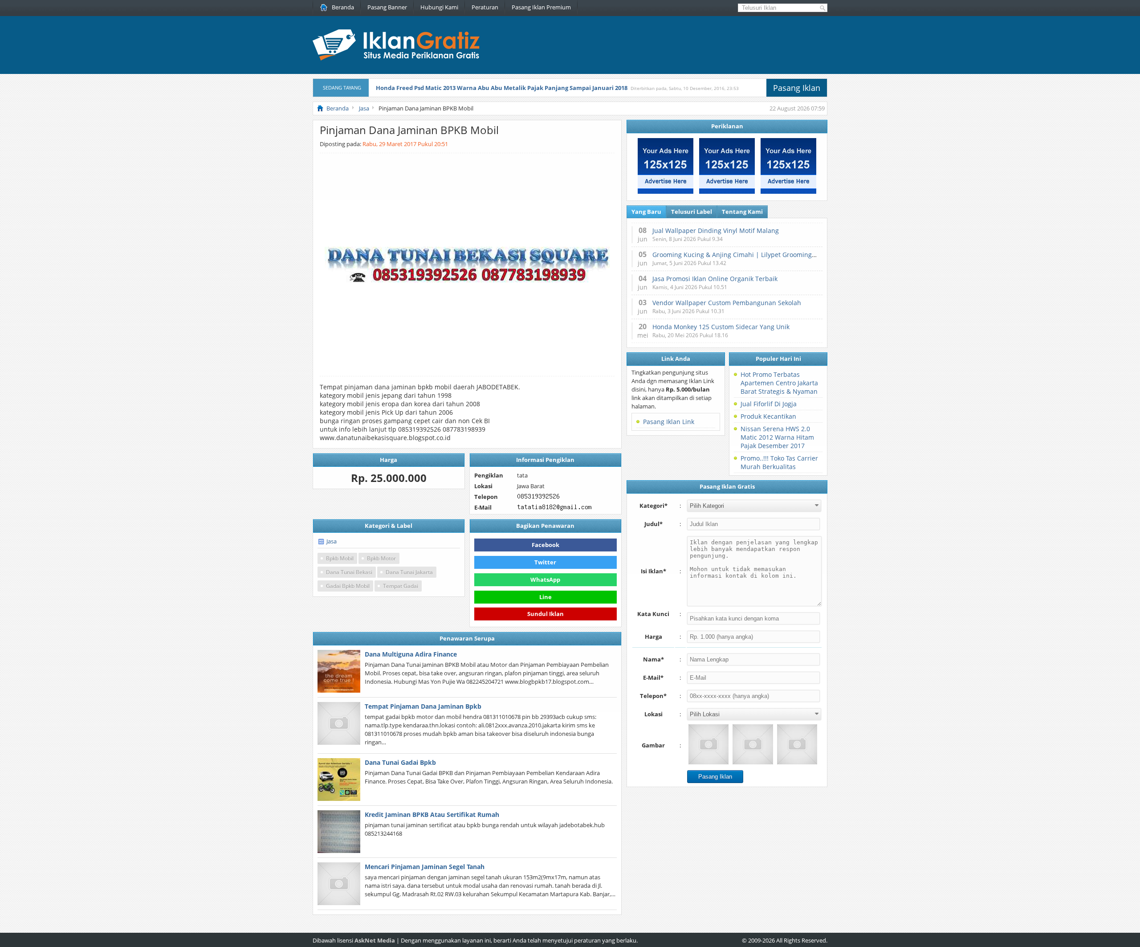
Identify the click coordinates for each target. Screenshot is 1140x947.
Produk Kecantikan (768, 416)
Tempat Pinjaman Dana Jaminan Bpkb (423, 706)
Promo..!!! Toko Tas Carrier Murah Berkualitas (779, 462)
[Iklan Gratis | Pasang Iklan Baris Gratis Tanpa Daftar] (396, 58)
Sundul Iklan (545, 613)
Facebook (545, 545)
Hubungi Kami (439, 7)
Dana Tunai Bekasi (349, 572)
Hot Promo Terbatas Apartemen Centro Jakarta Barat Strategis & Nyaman (779, 383)
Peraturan (485, 7)
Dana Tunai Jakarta (409, 572)
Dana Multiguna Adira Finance (411, 654)
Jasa (331, 541)
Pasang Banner (387, 7)
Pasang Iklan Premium (541, 7)
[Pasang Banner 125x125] (665, 192)
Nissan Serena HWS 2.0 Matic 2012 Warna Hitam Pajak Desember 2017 (777, 437)
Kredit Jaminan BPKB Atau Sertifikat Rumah (432, 814)
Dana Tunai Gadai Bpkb (400, 762)
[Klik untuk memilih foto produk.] (708, 744)
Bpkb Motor (381, 558)
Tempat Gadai (400, 586)
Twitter (545, 562)
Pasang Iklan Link (668, 421)
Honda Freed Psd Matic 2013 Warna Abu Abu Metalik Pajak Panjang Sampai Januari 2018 (501, 88)
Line (545, 597)
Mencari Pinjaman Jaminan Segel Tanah (424, 866)
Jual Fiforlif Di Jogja (769, 404)
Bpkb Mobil (340, 558)
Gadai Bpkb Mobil (348, 586)
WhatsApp (545, 580)
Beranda (343, 7)
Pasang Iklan (796, 87)
